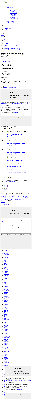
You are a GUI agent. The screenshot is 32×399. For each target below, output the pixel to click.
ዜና (4, 26)
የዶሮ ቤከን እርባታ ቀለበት (19, 199)
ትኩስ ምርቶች (4, 195)
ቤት (5, 4)
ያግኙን (5, 31)
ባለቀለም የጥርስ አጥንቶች (10, 87)
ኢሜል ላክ (3, 202)
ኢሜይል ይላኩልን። (5, 61)
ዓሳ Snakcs (12, 17)
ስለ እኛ (5, 29)
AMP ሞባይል (27, 195)
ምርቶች (6, 6)
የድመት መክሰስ (10, 21)
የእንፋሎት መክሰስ (11, 22)
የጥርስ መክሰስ (13, 14)
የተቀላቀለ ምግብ (14, 11)
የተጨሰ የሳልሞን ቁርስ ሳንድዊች (8, 196)
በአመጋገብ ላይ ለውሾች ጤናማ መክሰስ (20, 197)
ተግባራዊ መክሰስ (14, 18)
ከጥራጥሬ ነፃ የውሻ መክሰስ (7, 199)
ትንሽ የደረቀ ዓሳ (8, 86)
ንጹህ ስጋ (12, 8)
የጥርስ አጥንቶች (13, 13)
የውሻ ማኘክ (13, 15)
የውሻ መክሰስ (10, 7)
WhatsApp (6, 204)
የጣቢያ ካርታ (11, 195)
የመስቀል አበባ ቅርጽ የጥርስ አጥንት (16, 172)
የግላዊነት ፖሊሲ (19, 195)
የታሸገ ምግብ (13, 20)
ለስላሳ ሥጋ (12, 10)
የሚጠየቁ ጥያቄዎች (8, 28)
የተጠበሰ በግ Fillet (20, 196)
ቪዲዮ (5, 25)
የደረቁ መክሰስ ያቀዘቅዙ (12, 24)
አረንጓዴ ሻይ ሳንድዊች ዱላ (14, 160)
